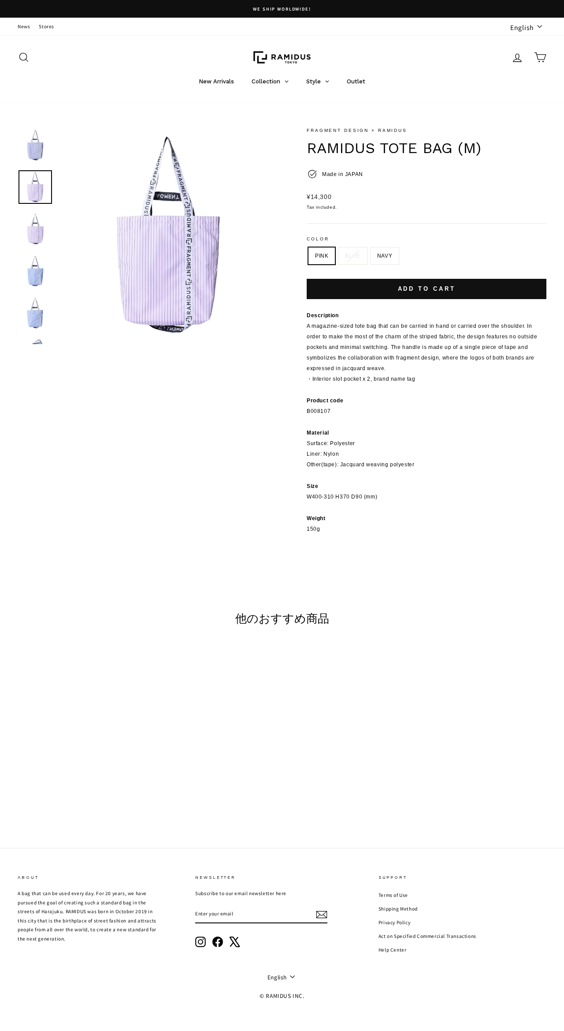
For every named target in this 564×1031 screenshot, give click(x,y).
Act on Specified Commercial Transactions (427, 936)
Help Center (392, 949)
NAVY (384, 256)
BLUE (352, 256)
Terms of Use (393, 895)
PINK (321, 256)
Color (318, 238)
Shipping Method (398, 908)
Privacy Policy (394, 922)
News (24, 26)
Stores (46, 26)
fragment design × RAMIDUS (357, 130)
